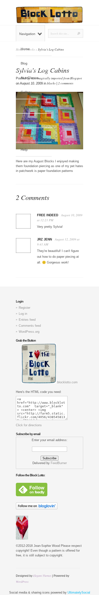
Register (24, 307)
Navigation (27, 34)
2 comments (65, 83)
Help (24, 150)
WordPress (22, 581)
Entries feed (27, 319)
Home (25, 49)
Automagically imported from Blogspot (56, 78)
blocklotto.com (67, 382)
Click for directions (29, 425)
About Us (28, 106)
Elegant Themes (42, 576)
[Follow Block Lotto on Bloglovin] (36, 508)
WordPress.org (29, 331)
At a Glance (29, 78)
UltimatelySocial (79, 592)
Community (29, 135)
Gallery (26, 92)
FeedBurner (59, 463)
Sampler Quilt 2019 (35, 121)
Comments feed (30, 325)
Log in (23, 313)
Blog (24, 63)
